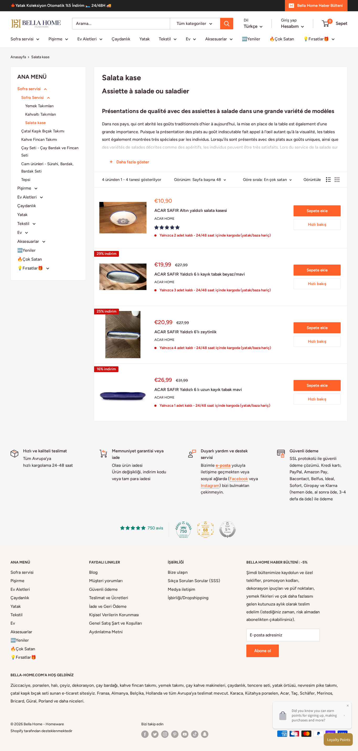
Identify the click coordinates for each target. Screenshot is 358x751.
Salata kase (40, 57)
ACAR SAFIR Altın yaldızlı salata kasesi (190, 210)
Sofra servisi (22, 38)
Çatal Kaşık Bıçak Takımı (42, 131)
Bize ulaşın (178, 572)
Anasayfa (18, 57)
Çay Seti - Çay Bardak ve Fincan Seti (49, 152)
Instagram (210, 485)
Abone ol (262, 650)
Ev (188, 38)
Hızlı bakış (317, 224)
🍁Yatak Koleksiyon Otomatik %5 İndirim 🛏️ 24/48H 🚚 (60, 5)
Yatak (144, 38)
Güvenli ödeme (103, 589)
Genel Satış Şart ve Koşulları (115, 623)
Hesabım (290, 26)
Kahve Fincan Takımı (39, 139)
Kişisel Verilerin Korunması (114, 614)
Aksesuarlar (216, 38)
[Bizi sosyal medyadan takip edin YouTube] (184, 734)
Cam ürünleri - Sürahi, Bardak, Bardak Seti (47, 168)
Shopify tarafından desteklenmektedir (41, 731)
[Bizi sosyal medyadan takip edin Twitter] (155, 734)
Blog (93, 572)
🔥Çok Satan (281, 38)
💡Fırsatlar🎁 (316, 38)
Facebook (239, 478)
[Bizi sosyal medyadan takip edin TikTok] (194, 734)
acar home (164, 219)
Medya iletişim (181, 589)
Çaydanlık (121, 38)
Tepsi (25, 179)
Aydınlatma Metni (106, 631)
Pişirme (55, 38)
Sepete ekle (317, 210)
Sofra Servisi (33, 97)
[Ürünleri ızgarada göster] (337, 179)
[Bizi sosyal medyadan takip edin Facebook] (145, 734)
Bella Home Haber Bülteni (320, 5)
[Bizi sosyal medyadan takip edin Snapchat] (204, 734)
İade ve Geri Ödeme (108, 606)
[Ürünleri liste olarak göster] (328, 179)
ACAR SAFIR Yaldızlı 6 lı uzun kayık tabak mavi (198, 389)
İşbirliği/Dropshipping (188, 597)
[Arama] (226, 23)
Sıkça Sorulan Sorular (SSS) (194, 580)
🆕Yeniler (251, 38)
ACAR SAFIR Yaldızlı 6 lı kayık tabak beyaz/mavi (199, 274)
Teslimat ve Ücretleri (108, 597)
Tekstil (165, 38)
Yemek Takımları (39, 106)
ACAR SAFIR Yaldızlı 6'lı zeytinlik (185, 331)
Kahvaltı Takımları (40, 114)
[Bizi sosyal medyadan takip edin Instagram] (165, 734)
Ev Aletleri (87, 38)
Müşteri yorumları (106, 580)
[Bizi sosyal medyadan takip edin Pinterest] (174, 734)
